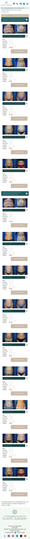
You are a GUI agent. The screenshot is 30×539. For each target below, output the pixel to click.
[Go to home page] (6, 4)
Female (11, 41)
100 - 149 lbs (12, 79)
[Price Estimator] (24, 4)
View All (24, 16)
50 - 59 (11, 39)
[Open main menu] (27, 3)
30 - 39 (11, 106)
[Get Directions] (14, 4)
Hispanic (11, 177)
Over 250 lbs (12, 455)
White (10, 42)
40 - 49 (11, 174)
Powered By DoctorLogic (15, 532)
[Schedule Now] (21, 4)
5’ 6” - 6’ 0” (12, 78)
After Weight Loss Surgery (13, 36)
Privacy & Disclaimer (15, 526)
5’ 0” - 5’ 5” (12, 44)
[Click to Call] (17, 4)
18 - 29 (11, 448)
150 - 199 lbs (12, 147)
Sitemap (15, 527)
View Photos (19, 51)
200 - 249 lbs (12, 46)
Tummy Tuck (17, 192)
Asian (10, 351)
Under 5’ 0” (12, 352)
